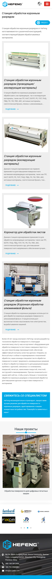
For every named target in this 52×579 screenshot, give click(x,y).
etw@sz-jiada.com (12, 570)
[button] (21, 527)
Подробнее (10, 109)
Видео (44, 23)
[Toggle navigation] (47, 4)
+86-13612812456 (12, 563)
